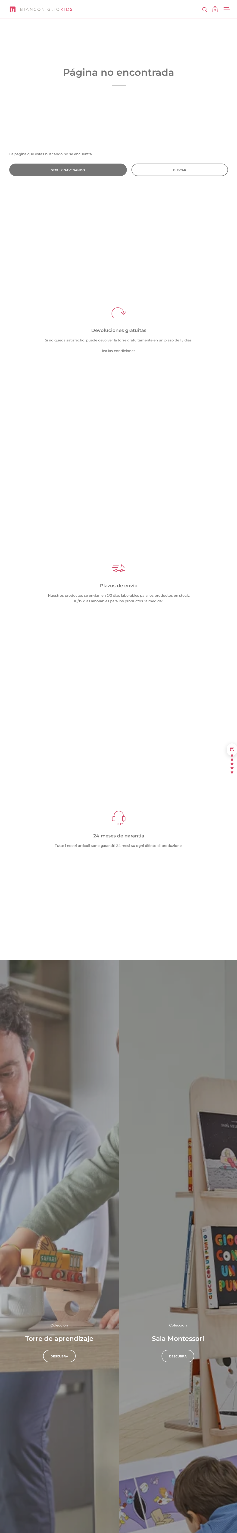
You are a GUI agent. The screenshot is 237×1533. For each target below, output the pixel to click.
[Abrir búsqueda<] (204, 9)
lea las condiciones (118, 351)
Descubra (59, 1356)
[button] (232, 749)
